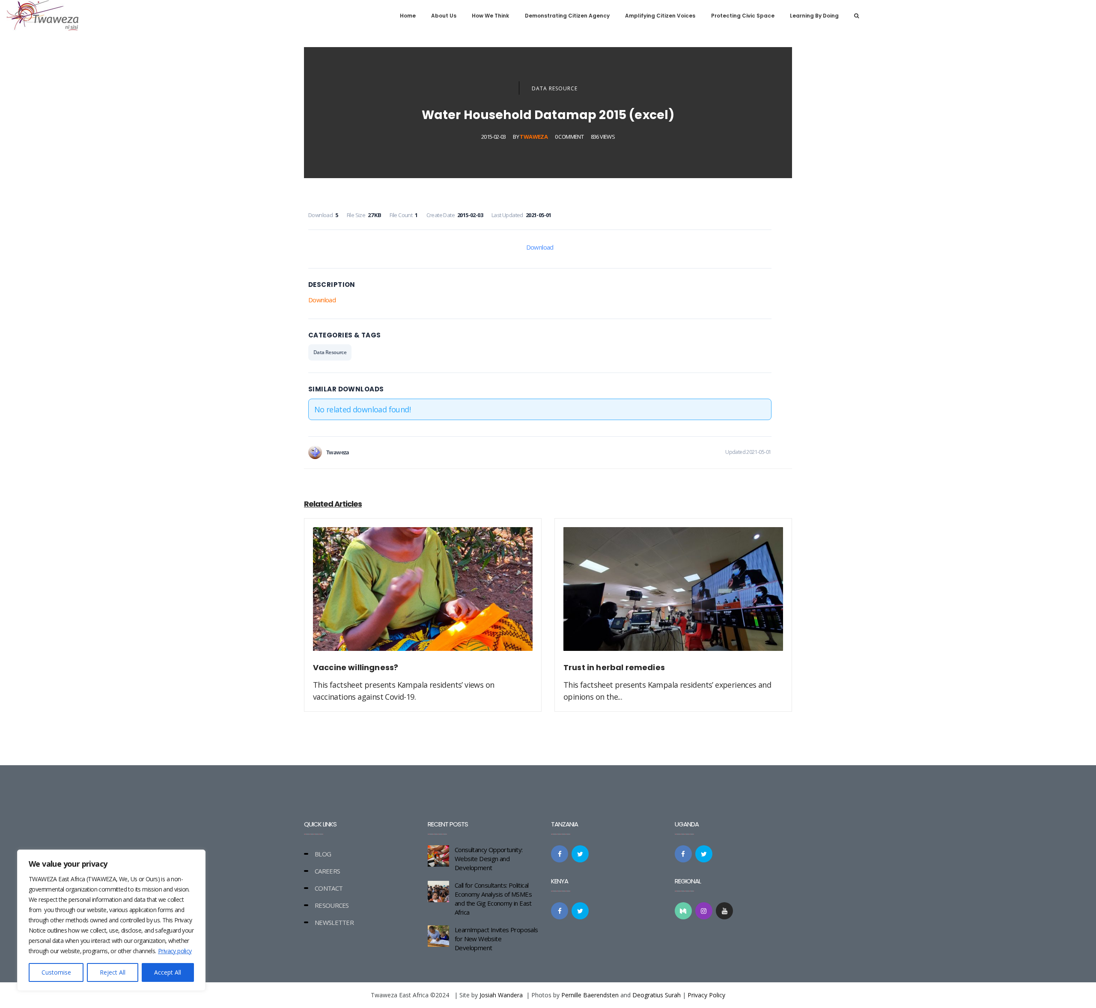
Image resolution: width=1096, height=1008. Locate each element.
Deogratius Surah (656, 995)
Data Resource (555, 88)
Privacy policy (175, 951)
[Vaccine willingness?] (423, 594)
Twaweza (534, 136)
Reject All (112, 972)
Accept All (167, 972)
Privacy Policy (706, 995)
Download (540, 247)
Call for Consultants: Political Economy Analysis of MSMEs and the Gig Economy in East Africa (493, 898)
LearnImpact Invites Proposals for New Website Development (496, 938)
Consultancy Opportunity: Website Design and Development (489, 858)
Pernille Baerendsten (590, 995)
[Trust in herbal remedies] (673, 594)
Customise (56, 972)
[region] (111, 920)
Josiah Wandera (501, 995)
